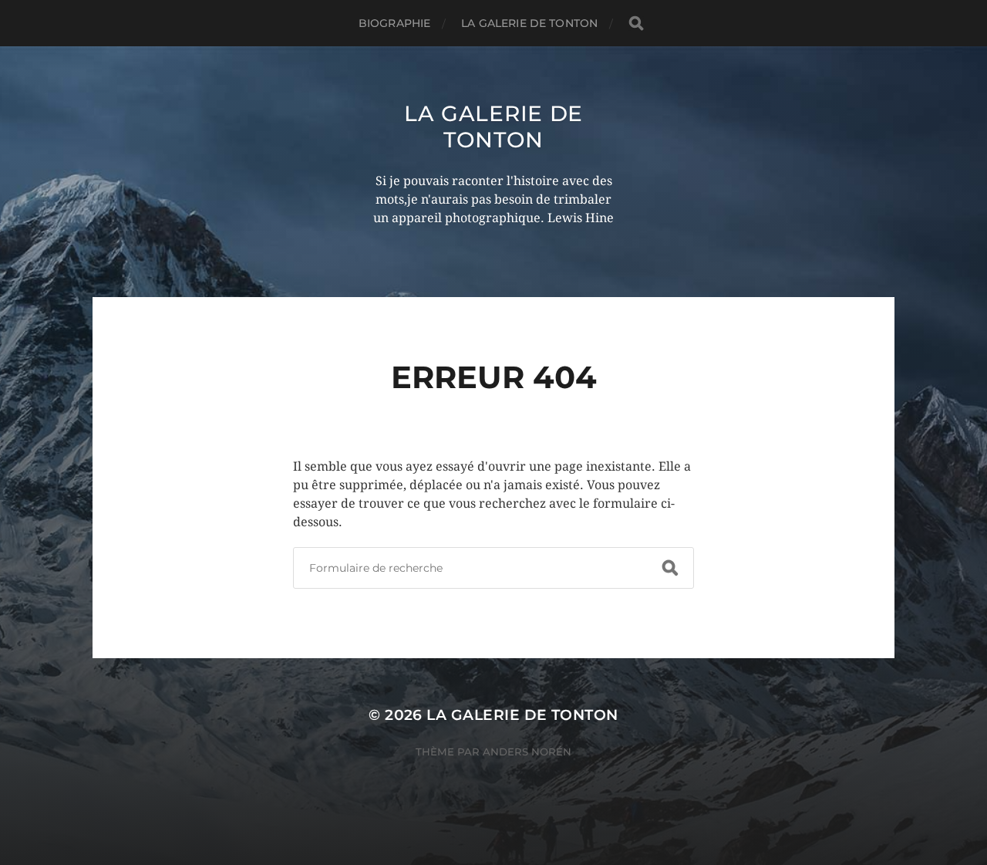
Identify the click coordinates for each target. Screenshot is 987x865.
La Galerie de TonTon (493, 126)
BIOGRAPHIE (394, 23)
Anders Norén (527, 751)
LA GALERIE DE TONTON (529, 23)
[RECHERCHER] (636, 23)
